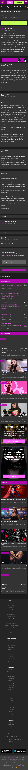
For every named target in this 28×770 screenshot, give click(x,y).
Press (11, 632)
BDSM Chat (11, 707)
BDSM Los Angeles (11, 671)
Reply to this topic (14, 23)
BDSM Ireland (11, 654)
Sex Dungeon (11, 702)
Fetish (11, 700)
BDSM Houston (11, 680)
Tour (8, 605)
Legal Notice (11, 609)
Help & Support (11, 602)
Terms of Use (11, 607)
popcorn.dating (11, 724)
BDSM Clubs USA (11, 687)
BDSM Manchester (11, 645)
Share (14, 270)
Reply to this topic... (9, 262)
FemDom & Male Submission (15, 17)
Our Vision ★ (15, 625)
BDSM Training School (11, 714)
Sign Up (14, 476)
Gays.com (11, 722)
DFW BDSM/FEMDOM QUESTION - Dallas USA (11, 285)
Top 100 (16, 7)
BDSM (11, 698)
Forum (2, 7)
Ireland (14, 638)
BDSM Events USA (11, 689)
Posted (10, 30)
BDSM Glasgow (11, 649)
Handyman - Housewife (14, 441)
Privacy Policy (11, 612)
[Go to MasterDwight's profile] (25, 303)
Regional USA (11, 667)
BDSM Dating (11, 709)
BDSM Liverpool (11, 647)
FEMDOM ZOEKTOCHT (6, 314)
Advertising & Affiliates (11, 627)
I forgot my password (11, 623)
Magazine (9, 7)
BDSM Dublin (11, 656)
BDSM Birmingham (11, 643)
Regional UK (9, 638)
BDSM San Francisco (11, 676)
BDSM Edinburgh (11, 652)
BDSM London (11, 640)
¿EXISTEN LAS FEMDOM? (7, 293)
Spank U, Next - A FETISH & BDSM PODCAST (11, 739)
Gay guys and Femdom (6, 323)
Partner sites (11, 720)
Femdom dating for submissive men (9, 302)
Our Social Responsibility (11, 630)
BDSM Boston (11, 678)
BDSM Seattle (11, 685)
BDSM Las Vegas (11, 674)
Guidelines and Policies (11, 614)
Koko (11, 726)
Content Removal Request (11, 618)
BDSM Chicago (11, 683)
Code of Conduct (11, 616)
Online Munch (16, 286)
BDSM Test (11, 705)
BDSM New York (11, 669)
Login (10, 2)
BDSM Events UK (11, 661)
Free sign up (18, 2)
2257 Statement (11, 621)
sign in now (8, 255)
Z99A (3, 306)
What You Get (7, 625)
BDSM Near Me (11, 711)
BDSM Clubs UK (11, 658)
